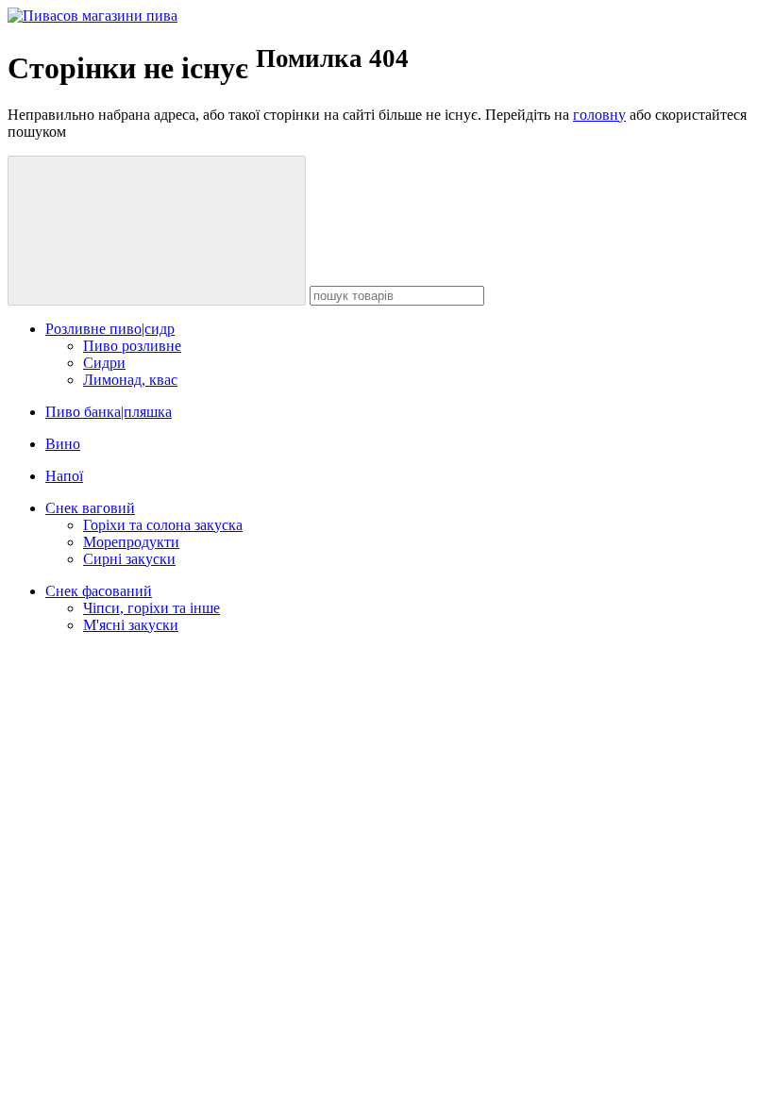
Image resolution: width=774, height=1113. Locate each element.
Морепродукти (131, 542)
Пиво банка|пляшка (108, 412)
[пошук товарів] (157, 231)
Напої (64, 476)
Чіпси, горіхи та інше (151, 608)
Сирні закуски (129, 559)
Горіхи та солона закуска (163, 525)
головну (599, 115)
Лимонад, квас (130, 380)
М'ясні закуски (130, 625)
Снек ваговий (90, 508)
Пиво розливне (132, 346)
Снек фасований (98, 591)
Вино (62, 444)
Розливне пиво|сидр (110, 329)
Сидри (104, 363)
